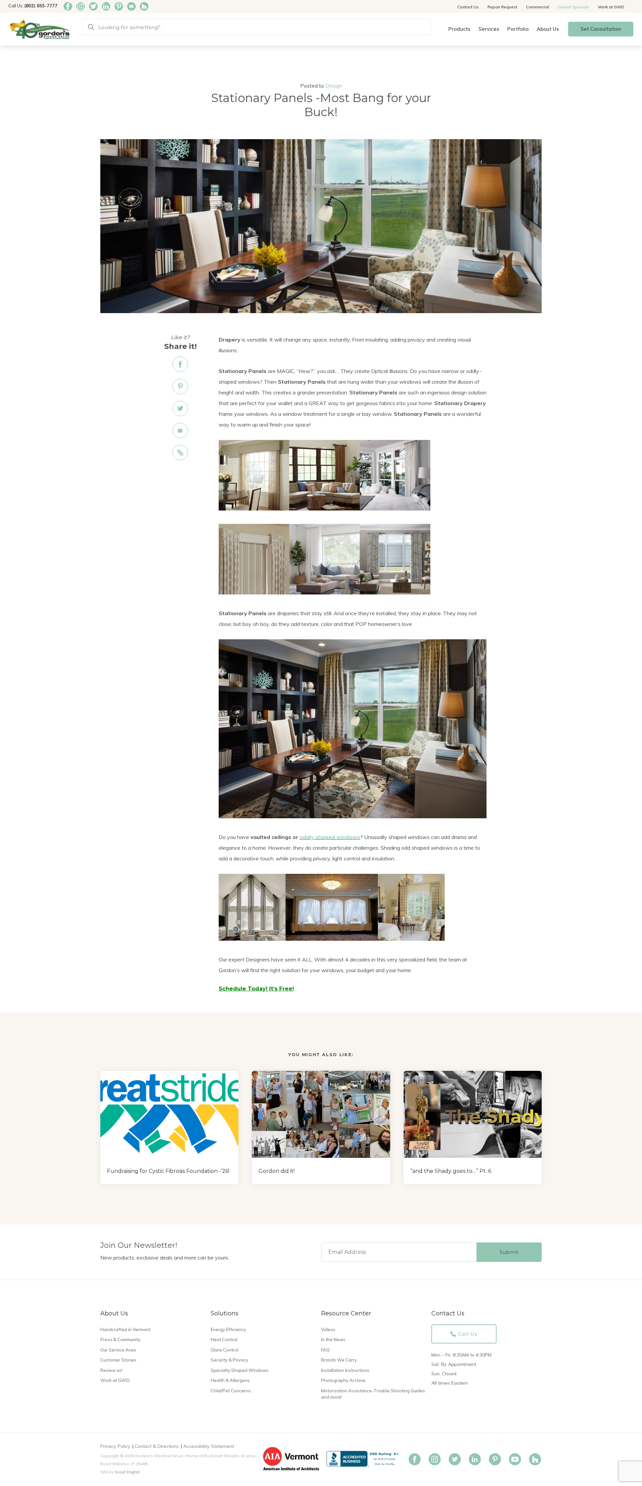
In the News (333, 1339)
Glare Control (224, 1350)
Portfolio (518, 29)
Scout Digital (127, 1471)
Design (333, 85)
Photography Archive (343, 1380)
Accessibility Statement (208, 1446)
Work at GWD (611, 6)
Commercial (537, 6)
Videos (328, 1329)
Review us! (111, 1370)
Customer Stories (118, 1360)
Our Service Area (118, 1350)
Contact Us (468, 6)
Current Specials (573, 6)
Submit (509, 1252)
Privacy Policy (115, 1446)
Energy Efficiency (228, 1329)
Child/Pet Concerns (231, 1390)
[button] (459, 29)
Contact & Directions (157, 1446)
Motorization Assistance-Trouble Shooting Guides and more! (373, 1394)
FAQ (325, 1350)
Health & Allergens (230, 1380)
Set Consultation (600, 29)
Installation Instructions (345, 1370)
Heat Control (224, 1339)
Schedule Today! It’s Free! (256, 989)
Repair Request (502, 6)
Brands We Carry (339, 1360)
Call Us (467, 1334)
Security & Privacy (229, 1360)
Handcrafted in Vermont (125, 1329)
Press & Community (120, 1339)
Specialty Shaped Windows (240, 1370)
